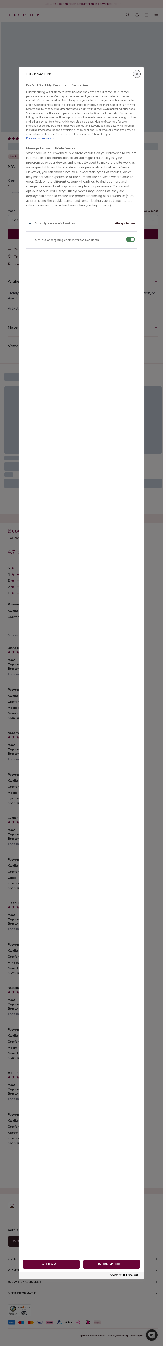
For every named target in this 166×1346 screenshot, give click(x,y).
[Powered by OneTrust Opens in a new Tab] (125, 1275)
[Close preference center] (136, 73)
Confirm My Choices (111, 1264)
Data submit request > (40, 138)
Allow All (51, 1264)
